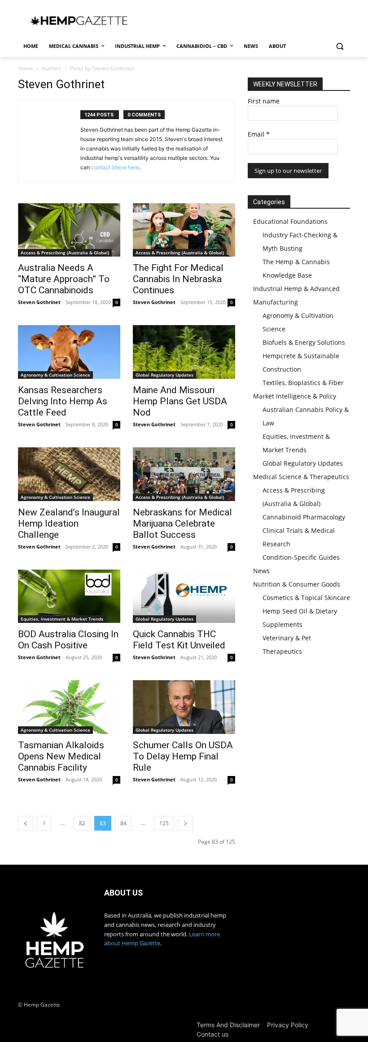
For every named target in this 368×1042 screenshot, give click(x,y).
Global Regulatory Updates (164, 375)
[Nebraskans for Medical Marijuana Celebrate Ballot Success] (184, 474)
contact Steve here (115, 167)
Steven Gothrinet (39, 302)
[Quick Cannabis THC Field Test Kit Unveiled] (184, 596)
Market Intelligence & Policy (294, 396)
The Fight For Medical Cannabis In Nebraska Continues (178, 279)
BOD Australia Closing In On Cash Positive (68, 640)
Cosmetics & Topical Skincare (306, 597)
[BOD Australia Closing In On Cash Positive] (69, 596)
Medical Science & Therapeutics (301, 476)
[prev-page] (25, 823)
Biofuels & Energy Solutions (304, 342)
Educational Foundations (290, 221)
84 (123, 823)
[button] (339, 46)
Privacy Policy (287, 1025)
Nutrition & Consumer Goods (296, 584)
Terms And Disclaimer (228, 1025)
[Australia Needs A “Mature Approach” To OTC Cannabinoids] (69, 230)
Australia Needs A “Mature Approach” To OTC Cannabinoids (64, 279)
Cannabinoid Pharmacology (304, 517)
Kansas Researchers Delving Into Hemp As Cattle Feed (62, 401)
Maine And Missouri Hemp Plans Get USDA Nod (180, 401)
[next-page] (185, 823)
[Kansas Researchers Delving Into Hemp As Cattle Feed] (69, 352)
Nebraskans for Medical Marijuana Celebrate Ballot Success (182, 523)
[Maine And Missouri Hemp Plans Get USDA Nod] (184, 352)
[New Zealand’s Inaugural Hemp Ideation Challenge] (69, 474)
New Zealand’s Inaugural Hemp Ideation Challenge (69, 523)
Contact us (212, 1034)
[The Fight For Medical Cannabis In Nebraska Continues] (184, 230)
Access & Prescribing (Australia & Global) (65, 252)
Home (25, 68)
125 (164, 823)
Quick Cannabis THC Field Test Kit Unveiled (179, 640)
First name (264, 101)
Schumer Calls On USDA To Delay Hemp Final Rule (183, 756)
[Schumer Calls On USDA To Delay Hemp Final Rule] (184, 707)
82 (82, 823)
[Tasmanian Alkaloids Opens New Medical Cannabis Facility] (69, 707)
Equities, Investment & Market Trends (62, 619)
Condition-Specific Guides (301, 557)
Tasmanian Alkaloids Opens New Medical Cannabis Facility (61, 756)
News (261, 570)
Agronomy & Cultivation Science (55, 375)
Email (259, 134)
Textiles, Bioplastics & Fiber (303, 382)
